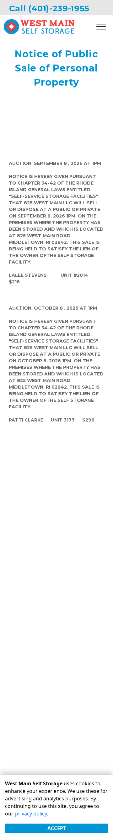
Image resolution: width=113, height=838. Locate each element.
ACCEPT (56, 828)
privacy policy (31, 813)
